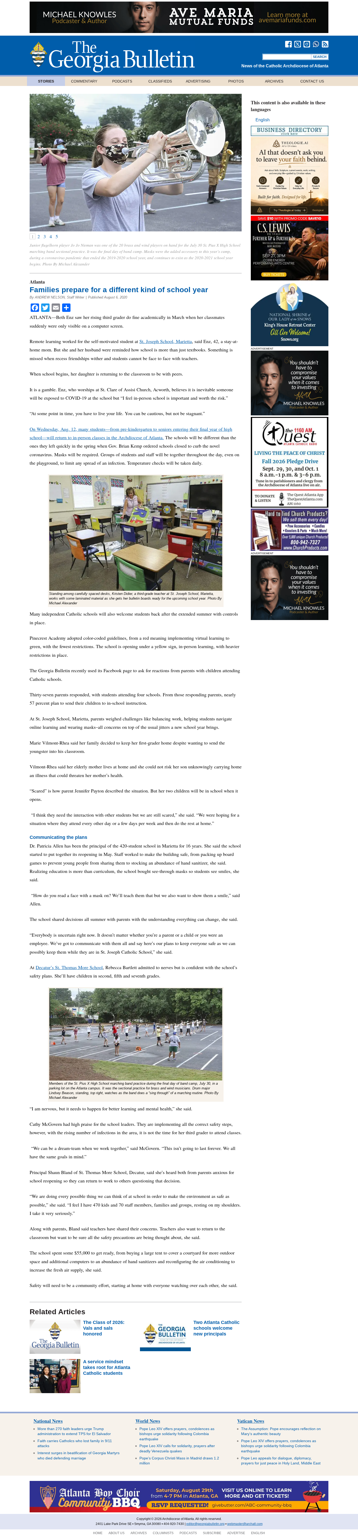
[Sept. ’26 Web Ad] (289, 345)
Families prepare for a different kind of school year (119, 290)
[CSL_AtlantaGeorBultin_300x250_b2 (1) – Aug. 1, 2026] (289, 279)
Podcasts (122, 81)
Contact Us (312, 81)
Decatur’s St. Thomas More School (69, 967)
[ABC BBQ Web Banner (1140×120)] (179, 1511)
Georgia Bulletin (112, 56)
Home (97, 1533)
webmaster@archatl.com (245, 1524)
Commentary (84, 81)
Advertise (236, 1533)
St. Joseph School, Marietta (165, 341)
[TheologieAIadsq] (289, 213)
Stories (46, 81)
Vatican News (250, 1420)
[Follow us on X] (297, 44)
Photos (236, 81)
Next (231, 162)
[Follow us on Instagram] (306, 44)
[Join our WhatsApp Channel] (316, 44)
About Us (116, 1533)
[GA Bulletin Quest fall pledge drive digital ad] (289, 506)
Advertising (198, 81)
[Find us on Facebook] (288, 44)
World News (147, 1420)
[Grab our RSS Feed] (325, 44)
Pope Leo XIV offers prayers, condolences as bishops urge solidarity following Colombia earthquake (176, 1434)
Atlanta (37, 281)
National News (48, 1420)
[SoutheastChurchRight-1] (289, 549)
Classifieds (160, 81)
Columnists (163, 1533)
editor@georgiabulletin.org (205, 1524)
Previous (40, 162)
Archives (274, 81)
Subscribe (212, 1533)
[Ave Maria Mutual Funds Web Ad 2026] (179, 31)
